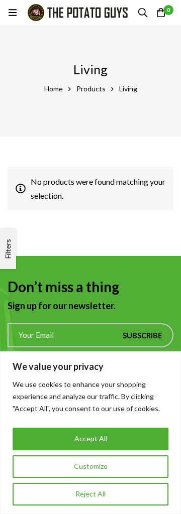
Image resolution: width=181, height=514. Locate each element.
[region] (90, 432)
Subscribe (142, 335)
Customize (91, 466)
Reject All (90, 493)
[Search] (143, 13)
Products (91, 88)
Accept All (90, 438)
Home (53, 88)
